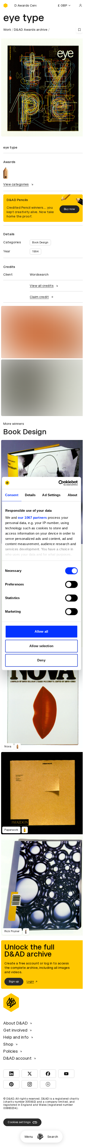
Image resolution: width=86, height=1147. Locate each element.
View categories (16, 184)
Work (7, 29)
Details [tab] (30, 495)
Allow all (41, 631)
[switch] (71, 584)
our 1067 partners (32, 517)
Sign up (14, 981)
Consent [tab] (11, 495)
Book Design (40, 242)
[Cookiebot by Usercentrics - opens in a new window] (59, 483)
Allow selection (41, 646)
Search (52, 1136)
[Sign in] (80, 5)
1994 (35, 251)
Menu (29, 1136)
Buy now (69, 209)
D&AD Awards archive (31, 29)
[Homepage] (40, 1137)
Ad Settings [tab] (51, 495)
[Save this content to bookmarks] (79, 29)
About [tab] (72, 495)
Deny (41, 660)
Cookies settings (19, 1122)
